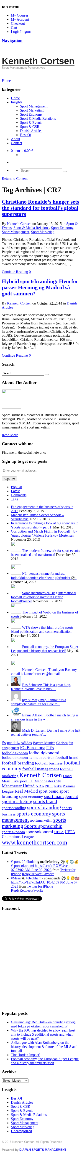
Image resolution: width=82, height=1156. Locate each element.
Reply (26, 874)
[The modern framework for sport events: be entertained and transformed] (16, 550)
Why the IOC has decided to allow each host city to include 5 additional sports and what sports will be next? (43, 1034)
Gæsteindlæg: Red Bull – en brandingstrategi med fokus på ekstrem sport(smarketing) (43, 1024)
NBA (40, 786)
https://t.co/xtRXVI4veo (52, 866)
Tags (14, 499)
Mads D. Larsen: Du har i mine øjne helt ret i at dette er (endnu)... (45, 732)
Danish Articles (31, 131)
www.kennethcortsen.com (34, 842)
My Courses (19, 15)
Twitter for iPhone (40, 886)
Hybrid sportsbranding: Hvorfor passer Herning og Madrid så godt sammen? (40, 287)
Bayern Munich (44, 743)
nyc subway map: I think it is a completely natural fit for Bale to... (38, 702)
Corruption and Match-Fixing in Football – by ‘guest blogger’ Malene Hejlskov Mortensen (44, 533)
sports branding (44, 807)
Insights (16, 102)
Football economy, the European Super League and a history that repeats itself (44, 649)
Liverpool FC (22, 781)
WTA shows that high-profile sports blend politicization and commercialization (42, 629)
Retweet (36, 874)
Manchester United (18, 786)
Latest (15, 491)
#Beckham (33, 878)
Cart (14, 27)
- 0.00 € (22, 151)
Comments (18, 495)
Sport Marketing (32, 110)
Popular (16, 487)
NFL (49, 786)
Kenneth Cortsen (38, 61)
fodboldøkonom (15, 753)
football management (40, 769)
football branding (18, 762)
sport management (61, 796)
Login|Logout (21, 32)
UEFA (59, 832)
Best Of (25, 135)
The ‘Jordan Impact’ (25, 1055)
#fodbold (28, 862)
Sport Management (33, 106)
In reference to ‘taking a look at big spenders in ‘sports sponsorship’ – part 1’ (44, 525)
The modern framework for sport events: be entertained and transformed (45, 553)
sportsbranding (14, 808)
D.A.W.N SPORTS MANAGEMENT (42, 1149)
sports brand (45, 801)
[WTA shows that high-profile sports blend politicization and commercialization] (16, 627)
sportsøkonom (13, 832)
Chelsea (62, 743)
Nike (58, 786)
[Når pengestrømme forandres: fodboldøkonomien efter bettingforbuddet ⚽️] (16, 573)
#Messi (16, 878)
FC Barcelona (32, 747)
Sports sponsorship (43, 826)
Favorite (48, 874)
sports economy (34, 813)
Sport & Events (31, 122)
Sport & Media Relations (38, 118)
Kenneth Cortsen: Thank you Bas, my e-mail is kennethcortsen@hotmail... (44, 672)
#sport (15, 862)
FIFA (50, 748)
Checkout (18, 23)
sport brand (49, 791)
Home (15, 98)
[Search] (65, 171)
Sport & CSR (29, 127)
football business (49, 763)
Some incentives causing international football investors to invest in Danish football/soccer (43, 597)
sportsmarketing (41, 820)
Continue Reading (15, 272)
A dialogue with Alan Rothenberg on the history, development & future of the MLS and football (44, 1047)
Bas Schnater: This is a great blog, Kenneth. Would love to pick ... (41, 687)
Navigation (12, 40)
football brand (66, 757)
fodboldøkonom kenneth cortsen (28, 757)
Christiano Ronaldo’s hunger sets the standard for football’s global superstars (40, 208)
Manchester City (47, 781)
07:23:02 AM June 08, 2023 (31, 870)
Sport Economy (31, 114)
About (15, 139)
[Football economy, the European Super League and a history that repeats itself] (16, 647)
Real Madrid (26, 791)
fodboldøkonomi (44, 752)
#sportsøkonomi (22, 866)
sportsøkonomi (39, 831)
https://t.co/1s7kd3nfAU (28, 882)
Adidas (26, 743)
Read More (10, 435)
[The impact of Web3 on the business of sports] (16, 612)
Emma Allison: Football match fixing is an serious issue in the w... (44, 717)
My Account (20, 19)
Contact (16, 143)
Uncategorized (21, 1131)
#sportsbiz (11, 742)
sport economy (31, 796)
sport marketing (17, 801)
